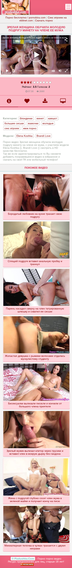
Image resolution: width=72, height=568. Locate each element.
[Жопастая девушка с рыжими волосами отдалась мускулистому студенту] (36, 316)
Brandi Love (44, 135)
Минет (40, 118)
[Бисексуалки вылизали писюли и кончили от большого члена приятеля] (36, 363)
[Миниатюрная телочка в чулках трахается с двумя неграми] (36, 505)
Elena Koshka (24, 135)
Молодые (48, 123)
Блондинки (26, 118)
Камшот (52, 118)
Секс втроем (11, 128)
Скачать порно (44, 20)
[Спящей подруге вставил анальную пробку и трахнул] (36, 221)
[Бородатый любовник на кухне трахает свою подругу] (36, 174)
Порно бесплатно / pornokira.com (25, 17)
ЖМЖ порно (29, 128)
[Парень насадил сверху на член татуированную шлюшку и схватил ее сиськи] (36, 268)
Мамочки (33, 123)
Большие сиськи (14, 123)
